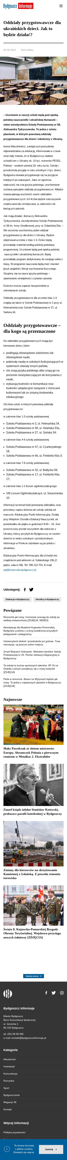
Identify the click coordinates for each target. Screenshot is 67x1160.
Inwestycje (9, 1066)
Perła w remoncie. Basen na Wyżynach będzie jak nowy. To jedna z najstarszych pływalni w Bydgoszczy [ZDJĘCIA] (32, 682)
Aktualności (9, 1059)
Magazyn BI (9, 1102)
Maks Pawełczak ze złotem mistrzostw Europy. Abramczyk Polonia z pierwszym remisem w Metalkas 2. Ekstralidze (30, 752)
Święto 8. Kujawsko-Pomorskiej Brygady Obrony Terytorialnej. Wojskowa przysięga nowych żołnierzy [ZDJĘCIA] (32, 933)
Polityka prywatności (14, 1132)
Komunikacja (10, 1073)
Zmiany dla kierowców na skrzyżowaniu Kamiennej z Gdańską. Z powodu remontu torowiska (31, 874)
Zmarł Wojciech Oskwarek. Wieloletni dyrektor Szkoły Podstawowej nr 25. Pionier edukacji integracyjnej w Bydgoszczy (32, 655)
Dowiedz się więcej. (24, 1152)
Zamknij (49, 1149)
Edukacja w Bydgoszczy (17, 599)
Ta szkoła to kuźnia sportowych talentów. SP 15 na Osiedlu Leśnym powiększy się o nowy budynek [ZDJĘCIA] (30, 669)
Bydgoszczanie (11, 1095)
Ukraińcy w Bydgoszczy (47, 599)
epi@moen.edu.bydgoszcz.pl (19, 569)
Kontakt (7, 1109)
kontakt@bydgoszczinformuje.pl (29, 1038)
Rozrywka (8, 1080)
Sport (6, 1088)
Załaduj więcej (32, 976)
